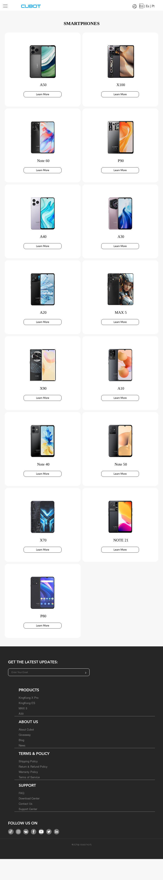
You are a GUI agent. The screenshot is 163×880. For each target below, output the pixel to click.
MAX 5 (23, 708)
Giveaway (25, 735)
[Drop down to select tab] (8, 4)
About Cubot (26, 729)
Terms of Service (29, 777)
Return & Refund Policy (33, 766)
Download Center (29, 798)
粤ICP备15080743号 (82, 844)
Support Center (28, 809)
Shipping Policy (28, 761)
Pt (153, 6)
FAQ (21, 793)
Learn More (42, 94)
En (141, 6)
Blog (21, 740)
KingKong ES (27, 703)
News (22, 745)
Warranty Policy (28, 772)
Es (147, 6)
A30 (21, 713)
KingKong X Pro (28, 698)
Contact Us (25, 804)
